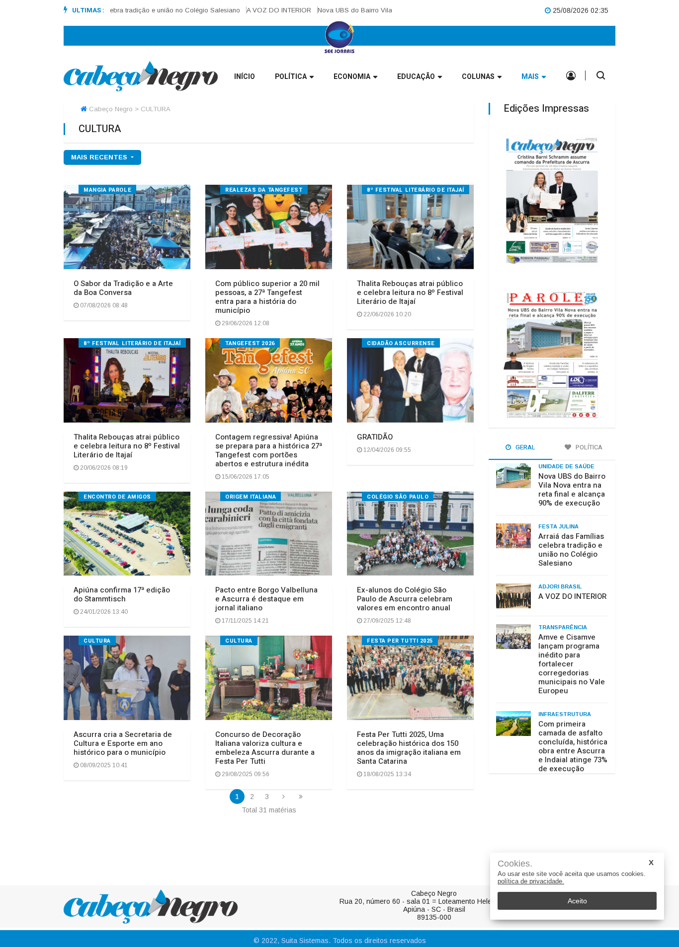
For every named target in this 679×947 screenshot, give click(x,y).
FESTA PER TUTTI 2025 (400, 641)
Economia (352, 77)
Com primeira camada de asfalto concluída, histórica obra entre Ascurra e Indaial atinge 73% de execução (572, 746)
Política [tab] (588, 447)
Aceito (577, 901)
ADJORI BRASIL (560, 586)
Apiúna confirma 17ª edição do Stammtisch (122, 594)
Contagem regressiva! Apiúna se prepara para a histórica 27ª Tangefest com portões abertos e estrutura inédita (268, 450)
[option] (129, 10)
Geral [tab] (524, 447)
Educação (416, 77)
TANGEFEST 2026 (250, 343)
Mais (530, 77)
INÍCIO (244, 77)
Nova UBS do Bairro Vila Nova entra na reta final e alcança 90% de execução (571, 490)
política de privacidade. (531, 881)
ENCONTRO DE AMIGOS (117, 497)
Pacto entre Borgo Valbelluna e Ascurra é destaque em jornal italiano (266, 598)
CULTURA (97, 641)
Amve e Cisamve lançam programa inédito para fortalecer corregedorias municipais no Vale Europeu (571, 664)
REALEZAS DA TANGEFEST (264, 190)
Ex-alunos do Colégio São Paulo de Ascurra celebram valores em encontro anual (404, 598)
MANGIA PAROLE (107, 190)
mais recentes (100, 157)
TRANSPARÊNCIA (562, 627)
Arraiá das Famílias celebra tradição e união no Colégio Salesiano (126, 10)
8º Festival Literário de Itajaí (415, 190)
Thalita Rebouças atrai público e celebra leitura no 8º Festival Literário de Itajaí (410, 292)
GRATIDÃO (375, 437)
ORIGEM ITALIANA (250, 497)
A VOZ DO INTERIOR (265, 10)
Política (291, 77)
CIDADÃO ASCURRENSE (401, 343)
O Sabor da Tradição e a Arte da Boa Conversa (123, 288)
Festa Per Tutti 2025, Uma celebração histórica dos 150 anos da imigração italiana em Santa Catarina (409, 748)
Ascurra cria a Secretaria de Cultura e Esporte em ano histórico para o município (123, 743)
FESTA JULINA (558, 526)
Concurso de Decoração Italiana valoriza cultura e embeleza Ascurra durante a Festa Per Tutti (265, 748)
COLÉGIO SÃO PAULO (397, 497)
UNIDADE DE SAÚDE (566, 466)
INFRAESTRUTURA (564, 714)
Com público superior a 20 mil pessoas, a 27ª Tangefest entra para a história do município (267, 297)
